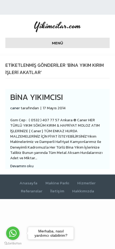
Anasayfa (28, 183)
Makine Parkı (57, 183)
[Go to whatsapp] (13, 233)
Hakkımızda (83, 191)
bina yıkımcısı (36, 97)
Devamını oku (21, 166)
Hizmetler (86, 183)
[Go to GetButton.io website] (12, 243)
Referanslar (31, 191)
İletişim (57, 191)
